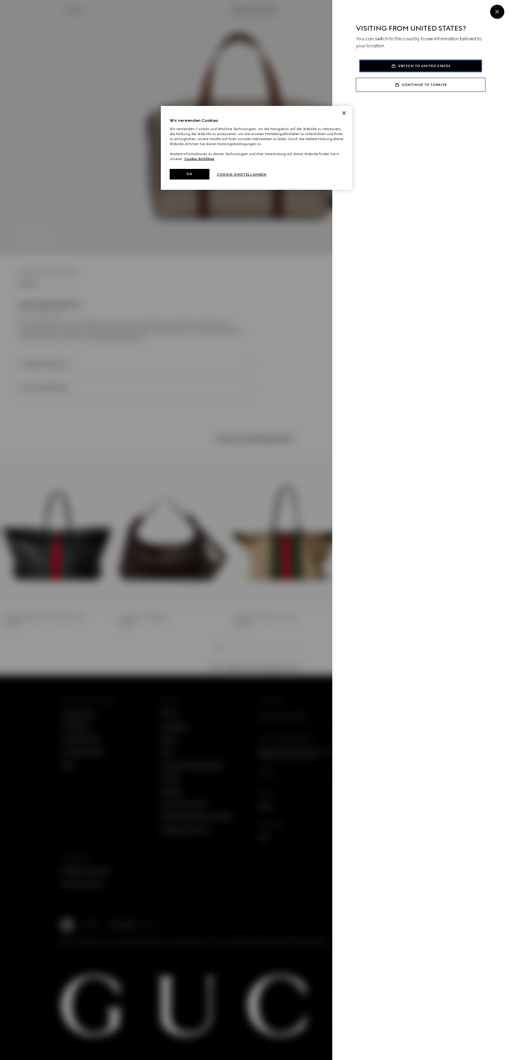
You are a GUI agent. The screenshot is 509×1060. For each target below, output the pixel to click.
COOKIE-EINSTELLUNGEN (241, 174)
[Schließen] (344, 113)
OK (189, 174)
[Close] (497, 12)
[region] (256, 148)
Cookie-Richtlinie (199, 159)
